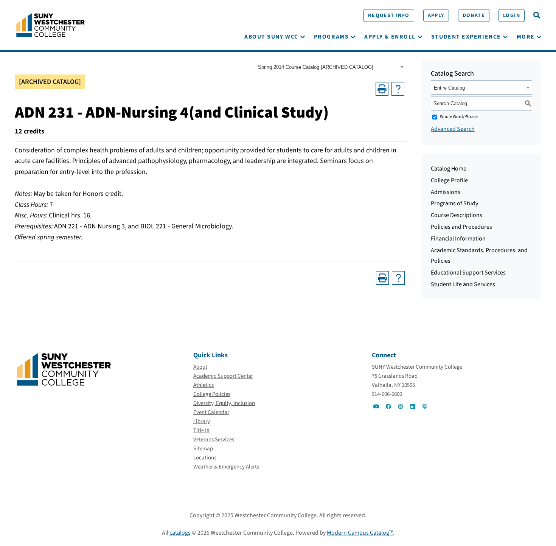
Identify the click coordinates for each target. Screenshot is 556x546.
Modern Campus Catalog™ (360, 533)
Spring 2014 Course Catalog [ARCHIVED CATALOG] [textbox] (315, 67)
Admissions (445, 192)
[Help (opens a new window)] (397, 89)
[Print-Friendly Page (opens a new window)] (382, 89)
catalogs (180, 533)
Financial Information (458, 238)
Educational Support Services (468, 272)
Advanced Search (453, 129)
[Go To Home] (50, 24)
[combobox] (330, 67)
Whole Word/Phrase (459, 116)
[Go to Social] (376, 406)
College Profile (449, 180)
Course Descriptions (456, 215)
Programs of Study (454, 203)
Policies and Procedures (461, 227)
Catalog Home (448, 168)
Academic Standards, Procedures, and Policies (479, 255)
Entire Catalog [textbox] (449, 88)
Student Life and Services (463, 284)
